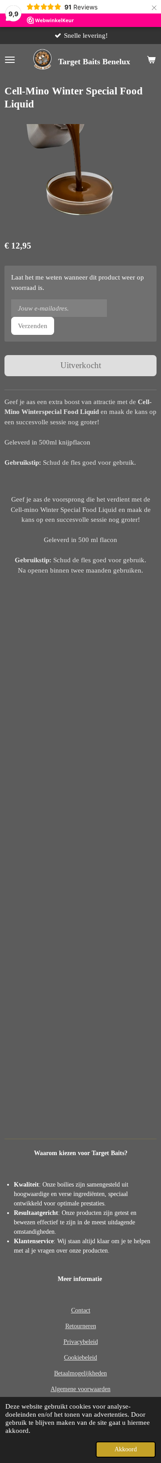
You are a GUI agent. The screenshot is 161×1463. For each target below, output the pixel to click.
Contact (80, 1310)
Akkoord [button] (125, 1449)
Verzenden (32, 325)
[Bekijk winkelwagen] (151, 60)
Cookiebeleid (80, 1357)
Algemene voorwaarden (80, 1389)
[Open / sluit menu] (10, 60)
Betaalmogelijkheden (80, 1373)
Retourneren (80, 1326)
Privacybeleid (81, 1341)
